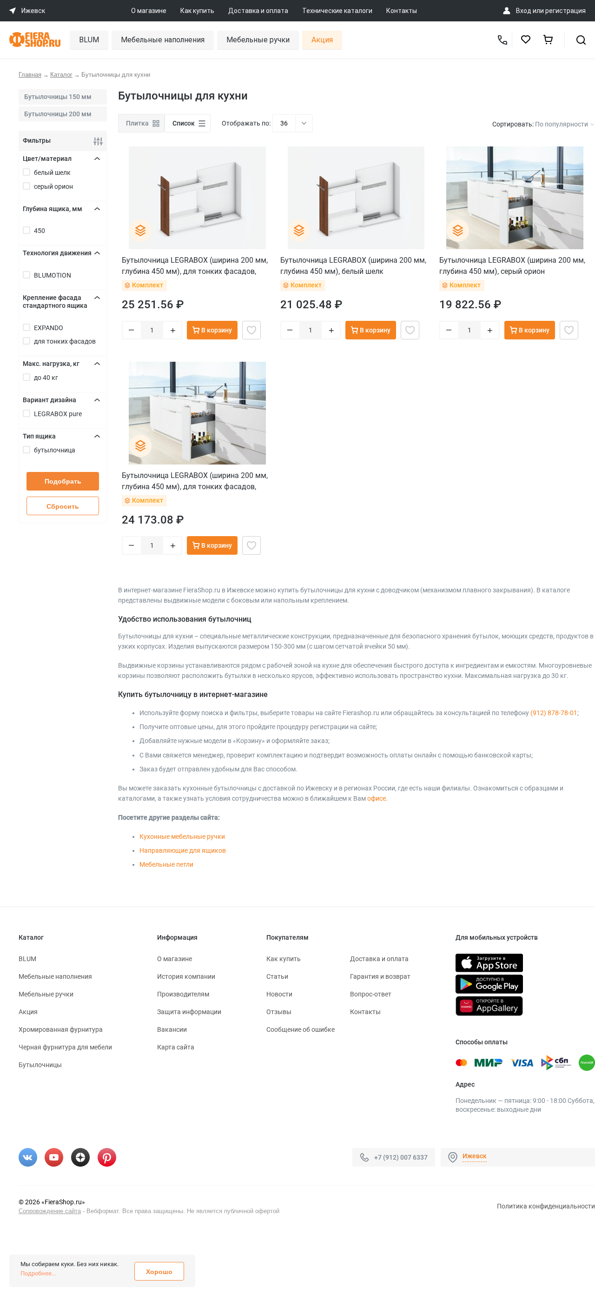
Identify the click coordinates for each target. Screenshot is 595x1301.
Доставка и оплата (258, 10)
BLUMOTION (52, 275)
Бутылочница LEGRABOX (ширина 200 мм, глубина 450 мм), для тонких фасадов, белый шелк (195, 266)
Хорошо (159, 1271)
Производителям (183, 994)
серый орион (53, 186)
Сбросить (62, 506)
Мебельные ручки (258, 39)
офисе (376, 798)
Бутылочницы (40, 1065)
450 (39, 230)
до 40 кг (46, 377)
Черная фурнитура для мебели (65, 1047)
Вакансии (172, 1029)
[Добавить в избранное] (251, 330)
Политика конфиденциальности (546, 1206)
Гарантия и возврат (380, 976)
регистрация (565, 10)
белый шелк (52, 172)
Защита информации (189, 1012)
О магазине (148, 10)
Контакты (401, 10)
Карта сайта (175, 1047)
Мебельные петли (166, 864)
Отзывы (278, 1012)
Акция (322, 39)
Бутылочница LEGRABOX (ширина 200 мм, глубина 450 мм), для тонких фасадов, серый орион (195, 481)
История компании (186, 976)
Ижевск (475, 1156)
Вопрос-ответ (370, 994)
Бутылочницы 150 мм (58, 96)
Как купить (197, 10)
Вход (523, 10)
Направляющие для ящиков (182, 850)
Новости (279, 994)
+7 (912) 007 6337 (401, 1157)
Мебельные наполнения (163, 39)
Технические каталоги (337, 10)
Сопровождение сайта (50, 1211)
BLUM (89, 39)
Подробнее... (38, 1273)
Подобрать (63, 481)
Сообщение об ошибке (300, 1029)
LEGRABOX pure (58, 414)
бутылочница (54, 450)
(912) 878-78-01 (553, 713)
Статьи (277, 976)
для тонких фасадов (65, 341)
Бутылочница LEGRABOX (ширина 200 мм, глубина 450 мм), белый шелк (353, 266)
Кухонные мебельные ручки (182, 836)
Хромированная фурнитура (61, 1029)
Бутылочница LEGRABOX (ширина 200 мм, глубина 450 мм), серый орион (512, 266)
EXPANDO (48, 328)
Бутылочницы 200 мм (58, 114)
